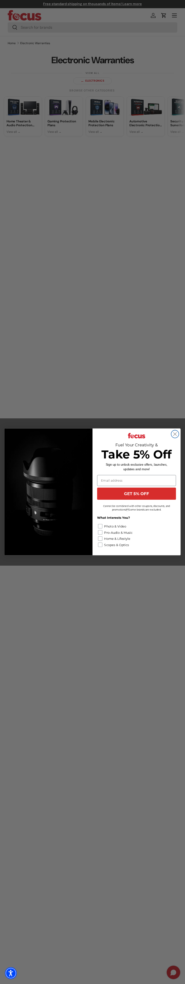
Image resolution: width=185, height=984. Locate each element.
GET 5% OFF (136, 493)
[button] (11, 973)
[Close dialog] (175, 434)
